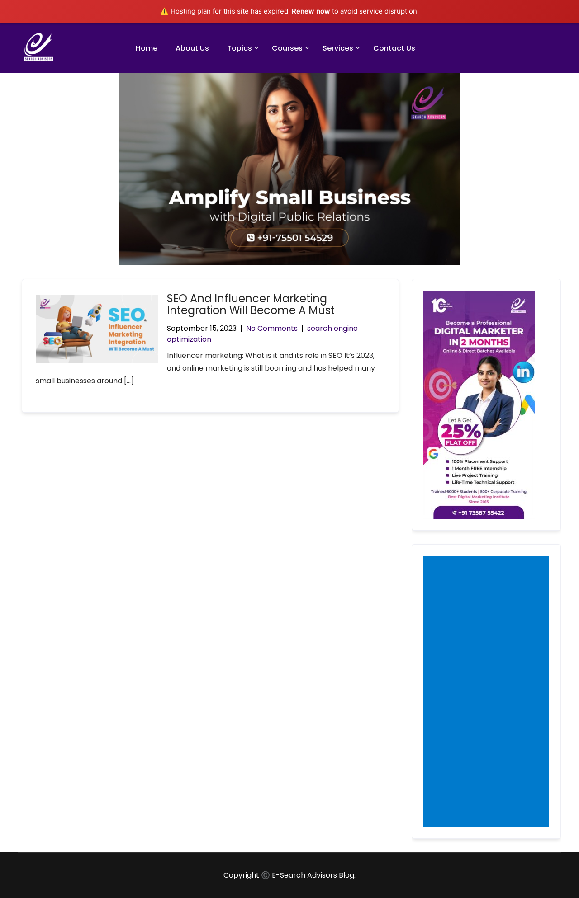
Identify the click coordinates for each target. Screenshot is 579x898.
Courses (287, 48)
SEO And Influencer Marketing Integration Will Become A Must (251, 304)
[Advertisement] (488, 692)
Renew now (311, 11)
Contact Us (394, 48)
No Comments (272, 328)
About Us (192, 48)
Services (338, 48)
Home (146, 48)
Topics (239, 48)
